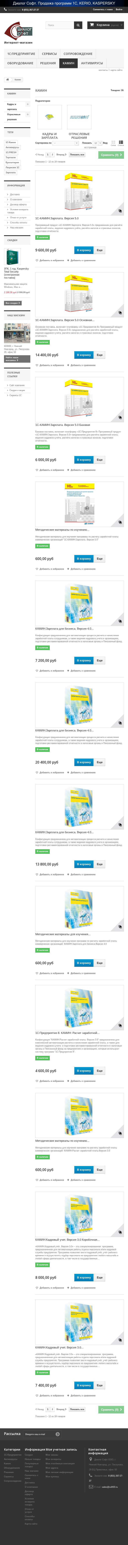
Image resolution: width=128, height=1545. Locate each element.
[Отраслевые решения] (79, 117)
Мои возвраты (53, 1459)
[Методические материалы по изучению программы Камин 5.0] (79, 504)
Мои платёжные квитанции (60, 1463)
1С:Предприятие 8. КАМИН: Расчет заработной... (67, 1033)
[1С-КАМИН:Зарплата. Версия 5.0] (79, 193)
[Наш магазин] (17, 333)
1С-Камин (11, 142)
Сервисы (49, 54)
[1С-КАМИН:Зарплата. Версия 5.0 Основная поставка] (79, 295)
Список (121, 145)
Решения (48, 63)
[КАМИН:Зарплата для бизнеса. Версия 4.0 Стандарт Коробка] (79, 807)
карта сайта (116, 70)
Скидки (12, 240)
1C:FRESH (11, 152)
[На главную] (7, 80)
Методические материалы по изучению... (62, 529)
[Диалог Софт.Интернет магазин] (22, 32)
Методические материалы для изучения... (63, 934)
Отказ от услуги (18, 217)
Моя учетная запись (61, 1449)
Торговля (11, 157)
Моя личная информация (59, 1472)
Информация (16, 185)
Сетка (113, 145)
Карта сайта (31, 1524)
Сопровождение (78, 54)
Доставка (15, 194)
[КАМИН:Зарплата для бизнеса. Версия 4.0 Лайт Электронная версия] (79, 603)
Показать (87, 143)
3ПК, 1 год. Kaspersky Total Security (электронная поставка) (16, 273)
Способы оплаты (18, 222)
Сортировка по (43, 143)
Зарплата (11, 172)
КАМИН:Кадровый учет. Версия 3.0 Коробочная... (67, 1239)
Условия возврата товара (29, 1501)
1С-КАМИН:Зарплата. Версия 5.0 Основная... (64, 320)
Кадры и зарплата (12, 106)
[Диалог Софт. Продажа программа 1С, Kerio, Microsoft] (64, 3)
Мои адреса (52, 1468)
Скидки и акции (17, 390)
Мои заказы (52, 1455)
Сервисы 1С (16, 395)
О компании (16, 199)
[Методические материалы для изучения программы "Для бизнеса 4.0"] (79, 909)
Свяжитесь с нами (103, 9)
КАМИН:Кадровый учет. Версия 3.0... (59, 1347)
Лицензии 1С (12, 167)
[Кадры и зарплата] (50, 117)
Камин (68, 63)
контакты (103, 70)
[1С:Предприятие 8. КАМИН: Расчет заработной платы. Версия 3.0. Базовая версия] (79, 1008)
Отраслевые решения (13, 117)
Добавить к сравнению (83, 260)
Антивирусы (92, 63)
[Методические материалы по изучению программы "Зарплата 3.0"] (79, 1115)
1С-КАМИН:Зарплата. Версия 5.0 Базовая (62, 425)
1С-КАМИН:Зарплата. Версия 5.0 (56, 218)
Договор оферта (18, 204)
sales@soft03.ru (110, 1487)
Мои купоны (52, 1476)
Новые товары (33, 1459)
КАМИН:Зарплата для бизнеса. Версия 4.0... (64, 628)
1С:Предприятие (21, 54)
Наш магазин (16, 227)
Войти (119, 9)
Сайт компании (17, 385)
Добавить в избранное (51, 260)
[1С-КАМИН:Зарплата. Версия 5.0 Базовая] (79, 400)
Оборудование (20, 63)
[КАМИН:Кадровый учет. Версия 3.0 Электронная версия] (79, 1322)
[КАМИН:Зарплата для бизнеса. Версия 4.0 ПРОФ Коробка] (79, 705)
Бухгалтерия (12, 162)
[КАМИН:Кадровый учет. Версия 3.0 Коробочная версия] (79, 1214)
